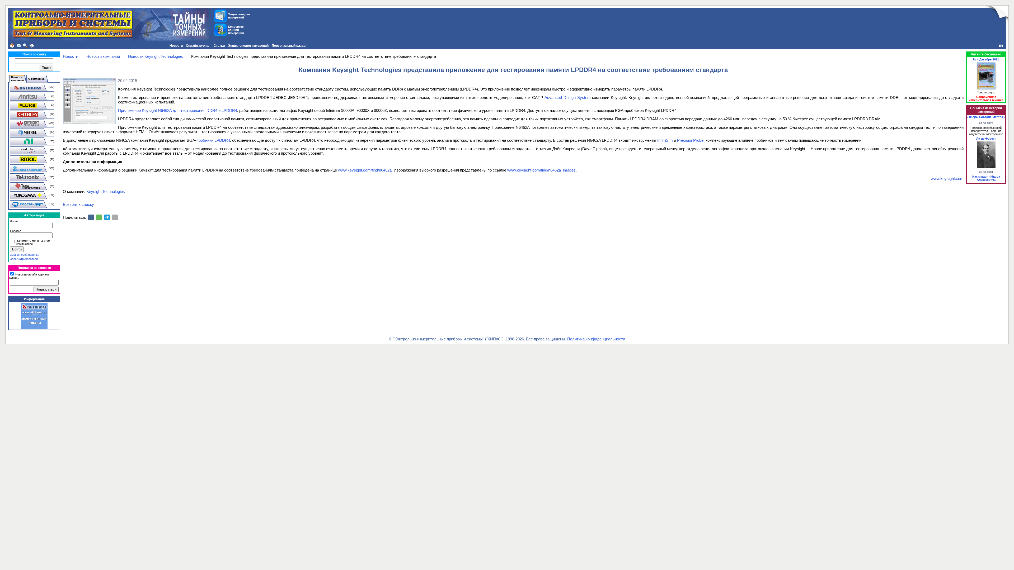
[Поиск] (25, 45)
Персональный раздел (290, 46)
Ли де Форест (986, 138)
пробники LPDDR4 (213, 140)
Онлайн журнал (198, 46)
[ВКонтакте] (91, 217)
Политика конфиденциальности (596, 339)
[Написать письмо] (18, 45)
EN (1001, 45)
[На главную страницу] (12, 45)
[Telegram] (107, 217)
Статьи (219, 46)
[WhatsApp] (99, 217)
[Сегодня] (985, 117)
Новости (176, 46)
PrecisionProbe (690, 140)
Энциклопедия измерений (248, 46)
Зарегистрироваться (24, 258)
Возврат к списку (78, 204)
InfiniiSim (665, 140)
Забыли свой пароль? (24, 254)
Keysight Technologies (105, 191)
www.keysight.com (947, 178)
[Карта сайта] (32, 45)
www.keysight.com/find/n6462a (365, 170)
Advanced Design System (567, 97)
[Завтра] (999, 117)
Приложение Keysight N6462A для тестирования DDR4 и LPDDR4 (177, 110)
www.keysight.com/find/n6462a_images (541, 170)
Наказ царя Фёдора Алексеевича (986, 178)
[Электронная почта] (115, 217)
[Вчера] (972, 117)
